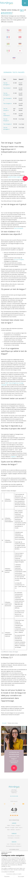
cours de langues (18, 228)
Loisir (8, 844)
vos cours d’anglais (19, 259)
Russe (20, 827)
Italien (17, 827)
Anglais (8, 825)
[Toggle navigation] (25, 3)
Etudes (18, 844)
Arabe (8, 829)
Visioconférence (11, 835)
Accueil (4, 723)
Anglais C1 (13, 456)
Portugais (12, 827)
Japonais (18, 829)
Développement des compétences (13, 846)
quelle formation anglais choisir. (16, 177)
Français (13, 825)
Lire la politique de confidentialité (7, 871)
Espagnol (18, 825)
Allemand (7, 827)
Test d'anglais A (7, 103)
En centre (18, 835)
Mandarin (13, 829)
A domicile (17, 838)
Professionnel (13, 844)
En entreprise (11, 838)
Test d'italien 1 (7, 88)
